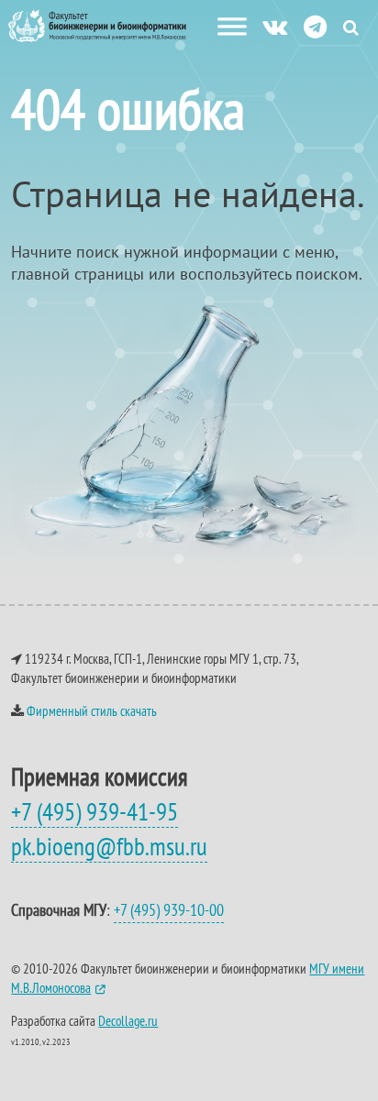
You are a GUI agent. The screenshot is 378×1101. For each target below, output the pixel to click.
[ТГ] (315, 26)
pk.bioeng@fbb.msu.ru (109, 846)
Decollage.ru (128, 1020)
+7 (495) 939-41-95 (94, 811)
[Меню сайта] (232, 26)
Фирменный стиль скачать (92, 711)
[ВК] (275, 26)
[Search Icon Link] (351, 27)
